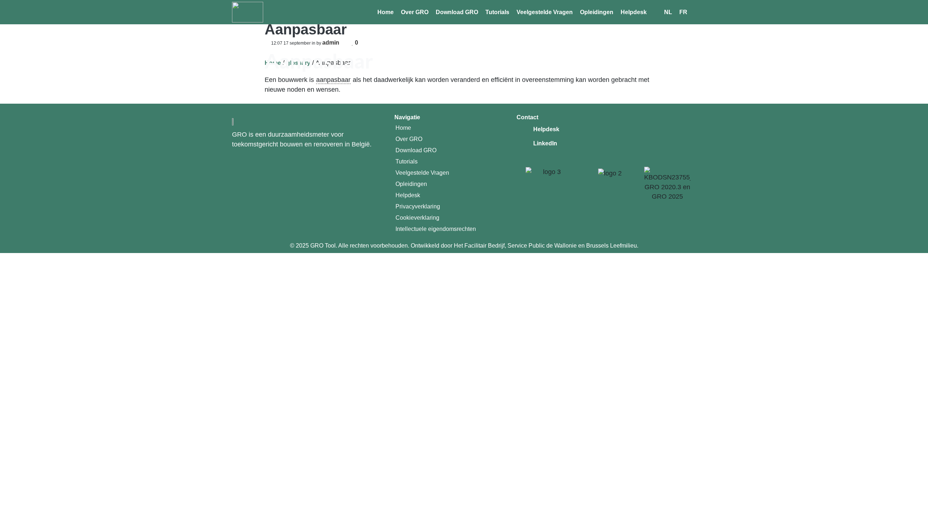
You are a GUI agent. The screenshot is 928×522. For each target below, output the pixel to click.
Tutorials (497, 12)
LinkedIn (545, 143)
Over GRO (414, 12)
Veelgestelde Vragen (545, 12)
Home (385, 12)
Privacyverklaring (417, 206)
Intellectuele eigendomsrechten (435, 229)
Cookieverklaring (417, 218)
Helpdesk (634, 12)
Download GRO (457, 12)
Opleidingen (596, 12)
